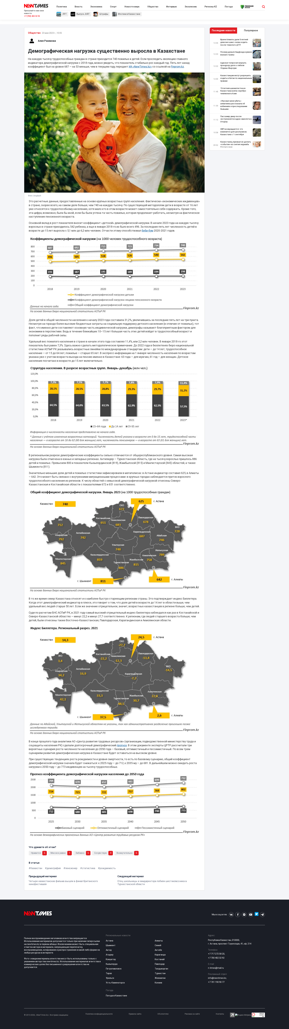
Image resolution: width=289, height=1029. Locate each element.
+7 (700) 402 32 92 (32, 16)
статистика (88, 868)
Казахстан (36, 868)
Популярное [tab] (251, 30)
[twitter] (256, 914)
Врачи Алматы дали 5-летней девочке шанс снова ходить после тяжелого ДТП (234, 42)
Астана (109, 940)
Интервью (171, 6)
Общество (152, 6)
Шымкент (110, 945)
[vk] (231, 914)
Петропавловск (113, 968)
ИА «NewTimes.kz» (140, 66)
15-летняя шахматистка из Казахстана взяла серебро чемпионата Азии (233, 91)
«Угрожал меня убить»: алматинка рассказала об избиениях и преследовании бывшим (233, 105)
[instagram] (244, 914)
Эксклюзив (191, 6)
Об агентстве (162, 1014)
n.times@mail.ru (216, 968)
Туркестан (160, 973)
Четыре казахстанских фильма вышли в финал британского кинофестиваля (63, 883)
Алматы (159, 940)
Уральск (110, 978)
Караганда (160, 954)
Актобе (158, 950)
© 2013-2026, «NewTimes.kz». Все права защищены (46, 1015)
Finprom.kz (177, 66)
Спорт (113, 6)
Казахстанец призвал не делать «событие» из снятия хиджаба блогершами (235, 144)
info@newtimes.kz (217, 978)
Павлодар (160, 964)
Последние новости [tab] (223, 30)
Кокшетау (111, 959)
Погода (229, 6)
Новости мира (131, 6)
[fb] (237, 914)
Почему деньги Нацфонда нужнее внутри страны (236, 53)
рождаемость (108, 868)
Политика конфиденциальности (99, 1014)
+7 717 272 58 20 (216, 954)
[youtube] (250, 914)
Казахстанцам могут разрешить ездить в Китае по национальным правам (236, 78)
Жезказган (160, 978)
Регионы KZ (211, 6)
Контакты (220, 1014)
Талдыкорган (161, 968)
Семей (158, 945)
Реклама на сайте (192, 1014)
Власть (78, 6)
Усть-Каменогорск (115, 982)
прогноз (122, 745)
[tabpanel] (237, 92)
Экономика (96, 6)
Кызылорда (111, 964)
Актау (109, 950)
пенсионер (71, 868)
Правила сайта (135, 1014)
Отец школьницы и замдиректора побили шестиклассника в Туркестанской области (152, 883)
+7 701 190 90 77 (216, 982)
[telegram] (262, 914)
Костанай (160, 959)
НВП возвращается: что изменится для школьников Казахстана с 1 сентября (233, 132)
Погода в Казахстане (116, 995)
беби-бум (147, 230)
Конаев (158, 982)
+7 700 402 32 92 (216, 958)
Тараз (109, 973)
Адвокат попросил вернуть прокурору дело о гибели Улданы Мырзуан (233, 65)
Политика (61, 6)
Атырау (109, 954)
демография (54, 868)
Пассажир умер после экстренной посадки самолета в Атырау (236, 119)
